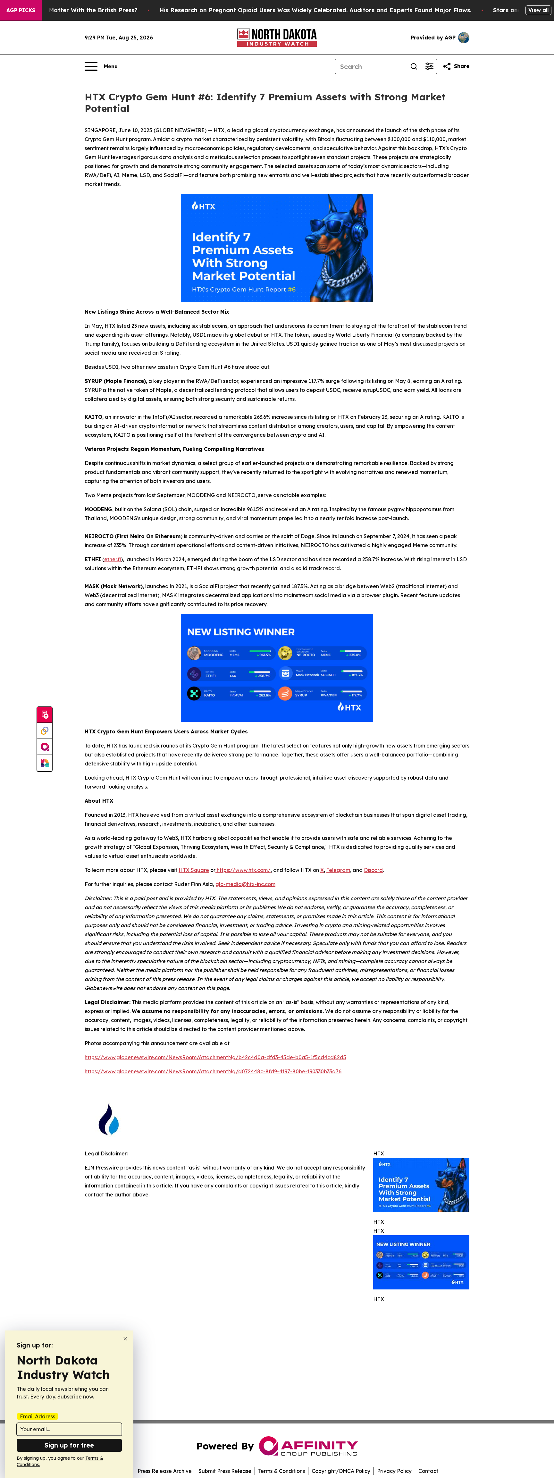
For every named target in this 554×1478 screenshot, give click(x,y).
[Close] (125, 1339)
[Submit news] (44, 715)
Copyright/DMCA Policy (341, 1471)
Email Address (37, 1416)
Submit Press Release (224, 1471)
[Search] (414, 66)
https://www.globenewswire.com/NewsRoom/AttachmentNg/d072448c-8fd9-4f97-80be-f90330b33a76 (213, 1071)
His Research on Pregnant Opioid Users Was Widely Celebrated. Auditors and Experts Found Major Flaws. (315, 10)
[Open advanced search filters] (429, 66)
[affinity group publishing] (44, 747)
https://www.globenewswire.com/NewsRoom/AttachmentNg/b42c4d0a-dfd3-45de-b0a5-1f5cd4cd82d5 (215, 1057)
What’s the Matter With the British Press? (76, 10)
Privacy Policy (394, 1471)
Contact (428, 1471)
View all (538, 10)
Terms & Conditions (281, 1471)
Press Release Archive (165, 1471)
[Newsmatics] (44, 763)
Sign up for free (69, 1445)
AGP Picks (20, 10)
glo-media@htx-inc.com (245, 884)
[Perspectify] (44, 731)
